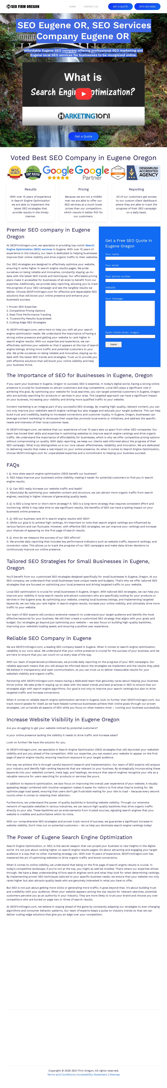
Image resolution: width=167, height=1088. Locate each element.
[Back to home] (23, 6)
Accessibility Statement (92, 1074)
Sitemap (114, 1074)
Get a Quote (83, 136)
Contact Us (91, 6)
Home (72, 6)
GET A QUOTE (120, 6)
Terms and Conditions (61, 1074)
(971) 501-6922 (147, 6)
